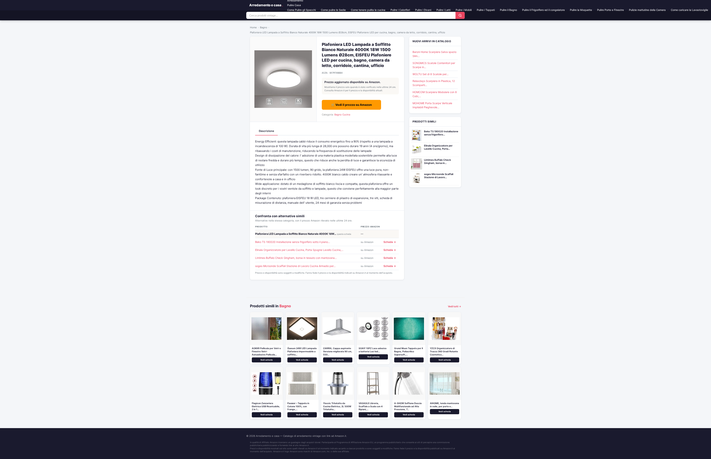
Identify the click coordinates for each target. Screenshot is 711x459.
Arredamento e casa (266, 5)
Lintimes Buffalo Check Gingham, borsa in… (437, 161)
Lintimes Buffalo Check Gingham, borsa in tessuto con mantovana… (296, 257)
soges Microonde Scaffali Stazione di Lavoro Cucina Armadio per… (295, 266)
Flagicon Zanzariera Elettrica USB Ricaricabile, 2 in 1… (266, 406)
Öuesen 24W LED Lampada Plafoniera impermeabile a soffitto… (302, 351)
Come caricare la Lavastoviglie (689, 9)
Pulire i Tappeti (486, 9)
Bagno (263, 27)
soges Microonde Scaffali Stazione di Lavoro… (438, 176)
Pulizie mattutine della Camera (647, 9)
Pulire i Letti (443, 9)
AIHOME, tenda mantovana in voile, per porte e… (444, 405)
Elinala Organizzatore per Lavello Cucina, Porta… (438, 147)
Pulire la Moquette (581, 9)
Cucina (346, 114)
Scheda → (389, 241)
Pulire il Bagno (508, 9)
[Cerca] (460, 15)
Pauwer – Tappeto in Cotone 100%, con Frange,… (298, 406)
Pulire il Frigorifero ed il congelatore (543, 9)
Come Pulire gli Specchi (301, 9)
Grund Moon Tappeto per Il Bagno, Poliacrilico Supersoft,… (408, 351)
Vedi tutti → (454, 306)
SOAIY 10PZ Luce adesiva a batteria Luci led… (372, 350)
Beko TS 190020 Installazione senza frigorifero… (441, 133)
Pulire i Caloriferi (400, 9)
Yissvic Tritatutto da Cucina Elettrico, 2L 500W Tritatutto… (337, 406)
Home (253, 27)
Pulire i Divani (423, 9)
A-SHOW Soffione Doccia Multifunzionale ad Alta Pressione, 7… (408, 406)
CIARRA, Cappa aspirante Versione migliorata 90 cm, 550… (337, 351)
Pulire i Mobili (464, 9)
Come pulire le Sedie (333, 9)
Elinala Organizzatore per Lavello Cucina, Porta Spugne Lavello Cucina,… (299, 249)
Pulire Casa (294, 5)
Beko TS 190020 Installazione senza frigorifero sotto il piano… (292, 241)
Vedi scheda (266, 360)
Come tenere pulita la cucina (368, 9)
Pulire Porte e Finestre (610, 9)
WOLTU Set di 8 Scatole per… (431, 74)
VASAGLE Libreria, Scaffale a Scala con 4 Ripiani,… (371, 406)
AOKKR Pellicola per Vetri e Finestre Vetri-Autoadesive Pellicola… (266, 351)
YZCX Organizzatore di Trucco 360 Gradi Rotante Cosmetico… (444, 351)
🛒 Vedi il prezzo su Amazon (351, 105)
